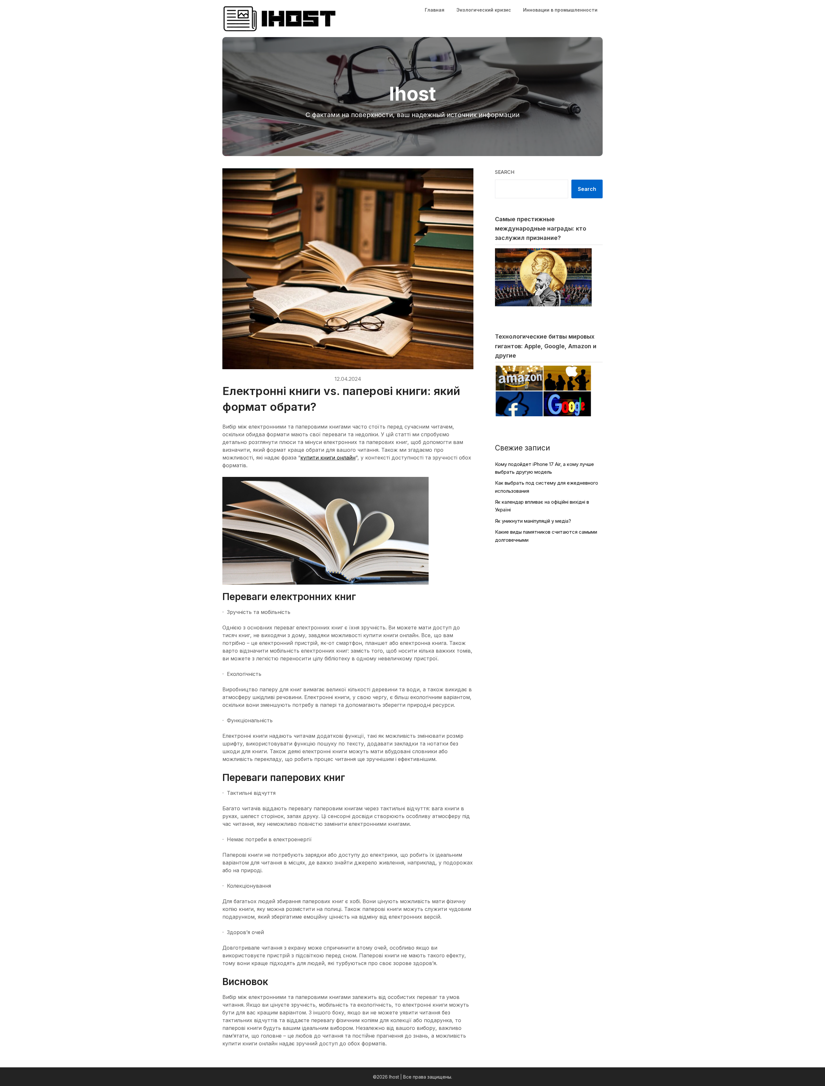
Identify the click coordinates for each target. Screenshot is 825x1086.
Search (504, 172)
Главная (434, 10)
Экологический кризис (483, 10)
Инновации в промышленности (560, 10)
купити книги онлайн (327, 457)
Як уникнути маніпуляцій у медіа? (533, 521)
